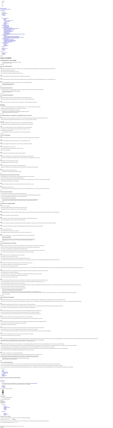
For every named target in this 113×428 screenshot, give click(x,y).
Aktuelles (5, 409)
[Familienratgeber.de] (34, 383)
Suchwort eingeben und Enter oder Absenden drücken (8, 426)
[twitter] (3, 394)
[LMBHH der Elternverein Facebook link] (3, 5)
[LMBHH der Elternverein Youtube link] (3, 6)
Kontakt (5, 414)
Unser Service (4, 404)
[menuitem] (5, 19)
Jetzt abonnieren (2, 380)
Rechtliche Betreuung (7, 407)
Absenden (2, 427)
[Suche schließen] (0, 425)
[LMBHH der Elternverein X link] (3, 3)
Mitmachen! (3, 411)
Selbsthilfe (5, 406)
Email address (2, 419)
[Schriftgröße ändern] (3, 2)
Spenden (5, 413)
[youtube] (3, 391)
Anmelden (14, 419)
